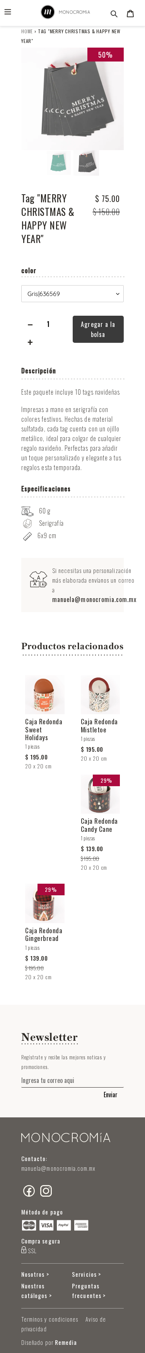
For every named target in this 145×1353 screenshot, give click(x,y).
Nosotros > (35, 1274)
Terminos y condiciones (49, 1319)
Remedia (66, 1342)
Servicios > (86, 1274)
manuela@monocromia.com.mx (94, 599)
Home (27, 31)
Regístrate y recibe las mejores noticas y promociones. (63, 1062)
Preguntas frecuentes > (89, 1290)
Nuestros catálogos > (36, 1290)
